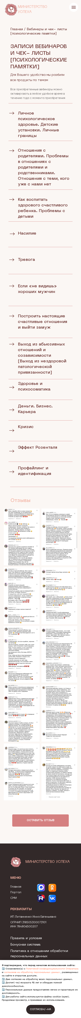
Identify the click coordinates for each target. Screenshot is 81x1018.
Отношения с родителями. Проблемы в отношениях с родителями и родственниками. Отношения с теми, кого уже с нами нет (43, 167)
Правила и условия (26, 938)
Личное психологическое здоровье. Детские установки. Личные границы (38, 124)
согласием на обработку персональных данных (32, 972)
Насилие (27, 234)
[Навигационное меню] (74, 7)
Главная (16, 29)
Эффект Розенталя (37, 448)
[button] (40, 820)
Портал (15, 892)
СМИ (13, 898)
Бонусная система (25, 944)
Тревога (26, 260)
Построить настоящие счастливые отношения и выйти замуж (42, 322)
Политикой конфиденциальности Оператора (52, 969)
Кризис (26, 427)
